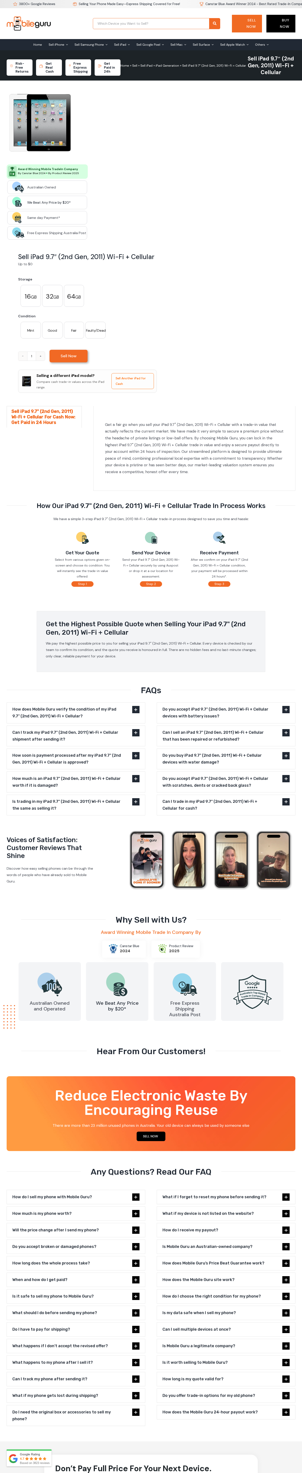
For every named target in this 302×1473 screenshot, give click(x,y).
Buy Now (284, 23)
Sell (134, 66)
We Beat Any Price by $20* (49, 203)
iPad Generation (167, 66)
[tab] (44, 417)
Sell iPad (146, 66)
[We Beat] (117, 971)
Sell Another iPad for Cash (131, 381)
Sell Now (251, 23)
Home (124, 66)
